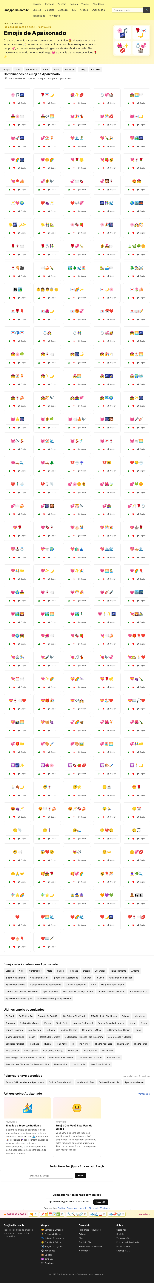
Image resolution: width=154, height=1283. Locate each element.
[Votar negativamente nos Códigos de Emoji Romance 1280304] (44, 254)
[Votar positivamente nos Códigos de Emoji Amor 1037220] (128, 622)
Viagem (85, 4)
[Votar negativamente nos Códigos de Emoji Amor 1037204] (44, 946)
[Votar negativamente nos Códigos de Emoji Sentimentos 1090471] (74, 795)
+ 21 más (95, 69)
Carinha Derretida (139, 991)
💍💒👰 (107, 333)
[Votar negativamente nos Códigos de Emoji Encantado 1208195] (14, 903)
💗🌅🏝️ (107, 570)
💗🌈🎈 (136, 570)
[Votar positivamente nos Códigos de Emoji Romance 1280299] (69, 362)
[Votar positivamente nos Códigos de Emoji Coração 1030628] (9, 622)
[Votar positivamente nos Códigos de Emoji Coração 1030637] (128, 427)
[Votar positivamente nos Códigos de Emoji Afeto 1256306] (9, 882)
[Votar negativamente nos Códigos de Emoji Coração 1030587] (14, 600)
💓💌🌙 (136, 116)
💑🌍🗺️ (136, 376)
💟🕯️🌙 (136, 765)
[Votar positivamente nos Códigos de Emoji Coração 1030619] (39, 708)
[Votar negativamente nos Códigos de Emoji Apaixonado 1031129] (104, 146)
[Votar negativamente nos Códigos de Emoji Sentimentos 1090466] (104, 860)
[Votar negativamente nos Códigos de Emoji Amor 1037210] (44, 665)
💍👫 (77, 333)
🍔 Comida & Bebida (51, 1242)
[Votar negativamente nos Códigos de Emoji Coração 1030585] (104, 665)
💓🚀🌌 (17, 138)
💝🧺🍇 (47, 722)
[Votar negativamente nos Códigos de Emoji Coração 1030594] (74, 427)
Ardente (135, 970)
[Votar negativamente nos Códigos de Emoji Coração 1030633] (133, 773)
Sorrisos (37, 4)
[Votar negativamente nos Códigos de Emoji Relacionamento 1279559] (104, 557)
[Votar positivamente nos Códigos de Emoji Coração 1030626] (69, 644)
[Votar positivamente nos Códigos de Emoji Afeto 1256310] (128, 860)
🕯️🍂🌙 (17, 787)
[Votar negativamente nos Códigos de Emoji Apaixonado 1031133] (44, 211)
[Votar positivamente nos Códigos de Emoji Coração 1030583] (9, 925)
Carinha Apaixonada (76, 984)
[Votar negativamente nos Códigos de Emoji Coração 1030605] (14, 773)
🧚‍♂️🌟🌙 (47, 895)
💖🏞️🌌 (136, 138)
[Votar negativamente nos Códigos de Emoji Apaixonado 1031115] (14, 211)
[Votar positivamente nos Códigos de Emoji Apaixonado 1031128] (128, 124)
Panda (47, 1023)
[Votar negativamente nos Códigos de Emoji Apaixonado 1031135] (104, 124)
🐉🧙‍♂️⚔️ (136, 268)
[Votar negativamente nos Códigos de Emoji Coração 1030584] (14, 535)
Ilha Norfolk (84, 1043)
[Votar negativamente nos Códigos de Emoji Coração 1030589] (74, 773)
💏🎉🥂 (107, 354)
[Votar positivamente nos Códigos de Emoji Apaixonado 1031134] (128, 146)
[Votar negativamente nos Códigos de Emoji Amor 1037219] (104, 535)
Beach (32, 1037)
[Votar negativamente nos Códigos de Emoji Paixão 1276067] (104, 579)
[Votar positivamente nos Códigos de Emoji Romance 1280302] (69, 665)
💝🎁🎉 (47, 700)
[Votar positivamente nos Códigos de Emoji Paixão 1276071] (9, 817)
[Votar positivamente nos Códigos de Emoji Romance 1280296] (39, 384)
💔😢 (106, 462)
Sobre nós (121, 1229)
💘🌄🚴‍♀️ (136, 614)
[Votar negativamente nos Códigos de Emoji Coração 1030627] (14, 427)
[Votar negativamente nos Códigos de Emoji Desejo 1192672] (133, 882)
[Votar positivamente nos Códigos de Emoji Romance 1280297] (39, 535)
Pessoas (49, 4)
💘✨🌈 (47, 679)
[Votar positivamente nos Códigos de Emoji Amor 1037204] (39, 946)
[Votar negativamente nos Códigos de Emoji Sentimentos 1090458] (133, 795)
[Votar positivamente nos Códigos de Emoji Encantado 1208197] (69, 903)
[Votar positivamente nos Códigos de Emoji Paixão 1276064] (9, 319)
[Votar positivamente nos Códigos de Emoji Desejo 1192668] (39, 276)
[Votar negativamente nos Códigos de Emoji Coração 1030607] (74, 470)
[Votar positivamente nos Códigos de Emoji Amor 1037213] (99, 384)
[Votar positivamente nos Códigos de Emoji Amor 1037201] (99, 362)
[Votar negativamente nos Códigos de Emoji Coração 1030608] (74, 557)
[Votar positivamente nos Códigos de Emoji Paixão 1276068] (99, 687)
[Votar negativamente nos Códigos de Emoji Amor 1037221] (14, 362)
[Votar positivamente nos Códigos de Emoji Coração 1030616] (9, 449)
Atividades (98, 4)
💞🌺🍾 (136, 722)
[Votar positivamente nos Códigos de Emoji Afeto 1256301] (39, 297)
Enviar (80, 1176)
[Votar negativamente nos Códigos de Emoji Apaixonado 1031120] (104, 168)
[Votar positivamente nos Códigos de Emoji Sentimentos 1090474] (128, 817)
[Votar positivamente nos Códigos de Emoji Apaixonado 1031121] (9, 168)
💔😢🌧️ (136, 462)
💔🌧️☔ (77, 462)
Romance (69, 69)
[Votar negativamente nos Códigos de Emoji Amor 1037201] (104, 362)
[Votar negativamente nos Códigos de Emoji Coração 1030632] (133, 319)
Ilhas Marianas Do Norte (90, 1057)
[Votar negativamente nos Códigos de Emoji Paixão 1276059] (104, 622)
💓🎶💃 (17, 441)
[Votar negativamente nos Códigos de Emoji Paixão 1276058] (104, 233)
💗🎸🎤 (107, 592)
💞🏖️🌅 (107, 744)
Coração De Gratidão (48, 1016)
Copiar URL (101, 1202)
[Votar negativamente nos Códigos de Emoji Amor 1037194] (44, 449)
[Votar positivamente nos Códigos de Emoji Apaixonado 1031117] (39, 146)
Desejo (83, 69)
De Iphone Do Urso (91, 1030)
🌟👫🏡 (47, 224)
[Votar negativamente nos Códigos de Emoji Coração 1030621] (14, 341)
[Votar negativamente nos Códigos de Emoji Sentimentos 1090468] (14, 860)
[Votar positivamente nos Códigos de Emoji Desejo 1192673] (128, 211)
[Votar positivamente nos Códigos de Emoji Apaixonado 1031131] (9, 189)
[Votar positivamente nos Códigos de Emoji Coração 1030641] (69, 514)
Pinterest (93, 1208)
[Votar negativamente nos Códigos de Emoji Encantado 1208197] (74, 903)
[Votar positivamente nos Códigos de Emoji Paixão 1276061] (69, 925)
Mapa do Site (123, 1246)
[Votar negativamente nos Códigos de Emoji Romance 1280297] (44, 535)
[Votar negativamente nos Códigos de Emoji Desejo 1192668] (44, 276)
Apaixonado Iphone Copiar (19, 998)
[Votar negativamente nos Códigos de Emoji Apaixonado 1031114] (74, 124)
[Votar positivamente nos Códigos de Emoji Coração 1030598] (69, 492)
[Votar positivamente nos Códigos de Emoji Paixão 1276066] (39, 406)
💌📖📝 (136, 311)
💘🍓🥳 (107, 159)
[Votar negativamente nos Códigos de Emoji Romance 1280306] (133, 341)
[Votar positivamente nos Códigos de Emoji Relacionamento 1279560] (69, 254)
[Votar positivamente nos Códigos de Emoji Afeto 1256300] (69, 297)
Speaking (10, 1023)
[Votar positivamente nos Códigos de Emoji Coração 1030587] (9, 600)
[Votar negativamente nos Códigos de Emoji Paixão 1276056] (74, 817)
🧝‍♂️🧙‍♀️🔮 (77, 895)
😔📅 (136, 808)
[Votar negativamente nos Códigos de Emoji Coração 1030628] (14, 622)
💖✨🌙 (47, 570)
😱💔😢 (47, 852)
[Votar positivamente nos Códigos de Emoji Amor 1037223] (39, 925)
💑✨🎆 (136, 397)
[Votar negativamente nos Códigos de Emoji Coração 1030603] (104, 600)
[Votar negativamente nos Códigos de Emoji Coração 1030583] (14, 925)
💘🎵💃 (77, 657)
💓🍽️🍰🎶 (77, 419)
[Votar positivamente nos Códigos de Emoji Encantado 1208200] (128, 276)
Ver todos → (144, 1094)
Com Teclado (34, 1030)
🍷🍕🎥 (17, 268)
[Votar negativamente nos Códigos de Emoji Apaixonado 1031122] (14, 146)
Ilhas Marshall (113, 1057)
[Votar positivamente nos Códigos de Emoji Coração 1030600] (69, 535)
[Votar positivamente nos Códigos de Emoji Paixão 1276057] (128, 384)
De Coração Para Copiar (118, 1030)
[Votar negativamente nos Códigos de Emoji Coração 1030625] (14, 946)
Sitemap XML (123, 1250)
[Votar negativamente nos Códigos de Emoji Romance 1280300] (44, 644)
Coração (6, 69)
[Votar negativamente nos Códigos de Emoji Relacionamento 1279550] (44, 233)
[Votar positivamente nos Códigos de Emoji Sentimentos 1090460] (128, 838)
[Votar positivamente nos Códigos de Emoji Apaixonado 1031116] (69, 103)
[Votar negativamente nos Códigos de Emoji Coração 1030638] (133, 600)
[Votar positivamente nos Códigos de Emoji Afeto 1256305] (128, 752)
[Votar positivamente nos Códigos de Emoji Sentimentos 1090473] (39, 795)
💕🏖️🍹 (47, 138)
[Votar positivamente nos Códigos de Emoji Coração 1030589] (69, 773)
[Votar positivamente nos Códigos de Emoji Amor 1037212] (128, 535)
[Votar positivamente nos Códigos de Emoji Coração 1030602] (9, 470)
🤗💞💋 (136, 852)
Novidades (54, 15)
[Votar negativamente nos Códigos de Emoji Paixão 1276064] (14, 319)
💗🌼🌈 (47, 159)
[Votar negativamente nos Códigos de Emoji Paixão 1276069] (104, 492)
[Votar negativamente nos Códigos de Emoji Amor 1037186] (74, 384)
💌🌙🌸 (107, 289)
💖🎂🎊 (77, 527)
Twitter (61, 1208)
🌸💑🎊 (136, 224)
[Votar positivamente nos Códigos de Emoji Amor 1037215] (128, 297)
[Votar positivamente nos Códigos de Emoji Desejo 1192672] (128, 882)
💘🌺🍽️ (47, 635)
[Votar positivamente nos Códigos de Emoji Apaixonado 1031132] (39, 189)
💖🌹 (17, 527)
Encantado (100, 970)
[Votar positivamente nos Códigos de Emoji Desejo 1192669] (9, 795)
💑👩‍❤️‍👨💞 (77, 397)
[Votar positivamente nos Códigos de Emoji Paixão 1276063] (39, 427)
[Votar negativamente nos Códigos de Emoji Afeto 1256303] (104, 276)
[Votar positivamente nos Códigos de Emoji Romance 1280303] (99, 925)
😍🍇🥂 (17, 808)
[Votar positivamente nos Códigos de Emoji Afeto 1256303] (99, 276)
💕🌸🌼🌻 (77, 484)
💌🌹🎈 (17, 311)
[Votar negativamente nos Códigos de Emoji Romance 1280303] (104, 925)
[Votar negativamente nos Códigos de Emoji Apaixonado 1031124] (74, 211)
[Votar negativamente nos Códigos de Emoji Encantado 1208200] (133, 276)
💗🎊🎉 (77, 592)
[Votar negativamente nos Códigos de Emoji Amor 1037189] (14, 254)
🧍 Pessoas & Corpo (51, 1234)
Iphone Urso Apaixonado (66, 977)
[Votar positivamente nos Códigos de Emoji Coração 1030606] (39, 514)
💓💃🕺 (77, 441)
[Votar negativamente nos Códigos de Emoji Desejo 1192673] (133, 211)
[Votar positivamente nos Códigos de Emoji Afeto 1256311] (9, 579)
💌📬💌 (17, 333)
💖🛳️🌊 (107, 549)
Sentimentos (32, 69)
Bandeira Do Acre (68, 1030)
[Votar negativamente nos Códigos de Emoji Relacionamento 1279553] (44, 470)
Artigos (84, 10)
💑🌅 (77, 376)
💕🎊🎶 (77, 506)
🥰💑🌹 (47, 873)
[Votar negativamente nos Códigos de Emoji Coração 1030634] (14, 492)
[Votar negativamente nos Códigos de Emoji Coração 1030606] (44, 514)
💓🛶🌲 (47, 462)
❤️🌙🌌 (107, 917)
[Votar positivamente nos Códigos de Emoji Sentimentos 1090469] (69, 860)
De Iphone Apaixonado (112, 984)
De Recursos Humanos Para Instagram (84, 1037)
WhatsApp (105, 1208)
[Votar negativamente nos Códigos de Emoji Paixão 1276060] (133, 687)
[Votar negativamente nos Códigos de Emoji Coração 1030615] (44, 687)
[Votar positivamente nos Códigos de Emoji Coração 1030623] (99, 470)
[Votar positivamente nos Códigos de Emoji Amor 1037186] (69, 384)
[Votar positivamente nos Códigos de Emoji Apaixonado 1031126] (69, 168)
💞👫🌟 (136, 744)
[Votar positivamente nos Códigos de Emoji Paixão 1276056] (69, 817)
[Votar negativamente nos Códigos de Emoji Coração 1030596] (133, 708)
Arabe (132, 1023)
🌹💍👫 (47, 246)
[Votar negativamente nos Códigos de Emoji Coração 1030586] (104, 449)
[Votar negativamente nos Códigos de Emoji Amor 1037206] (133, 449)
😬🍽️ (17, 852)
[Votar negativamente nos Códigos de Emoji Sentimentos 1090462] (74, 882)
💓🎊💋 (107, 116)
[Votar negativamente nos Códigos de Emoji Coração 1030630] (74, 708)
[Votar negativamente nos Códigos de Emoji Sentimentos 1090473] (44, 795)
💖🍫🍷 (47, 527)
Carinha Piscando (14, 1030)
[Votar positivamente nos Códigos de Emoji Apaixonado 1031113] (39, 103)
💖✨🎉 (77, 570)
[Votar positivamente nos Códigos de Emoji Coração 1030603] (99, 600)
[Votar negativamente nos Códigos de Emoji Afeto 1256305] (133, 752)
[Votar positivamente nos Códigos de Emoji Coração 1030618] (99, 752)
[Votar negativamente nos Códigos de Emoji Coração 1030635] (133, 557)
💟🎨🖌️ (107, 765)
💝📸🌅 (17, 722)
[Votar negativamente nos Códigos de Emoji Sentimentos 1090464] (104, 817)
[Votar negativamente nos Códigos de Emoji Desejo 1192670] (74, 406)
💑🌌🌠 (107, 376)
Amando (87, 977)
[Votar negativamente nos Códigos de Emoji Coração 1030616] (14, 449)
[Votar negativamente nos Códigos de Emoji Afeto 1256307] (14, 297)
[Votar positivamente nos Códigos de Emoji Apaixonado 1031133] (39, 211)
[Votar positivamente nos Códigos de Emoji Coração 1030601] (128, 665)
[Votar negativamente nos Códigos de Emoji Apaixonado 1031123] (74, 146)
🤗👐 (106, 852)
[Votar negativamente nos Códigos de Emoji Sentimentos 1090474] (133, 817)
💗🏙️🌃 (136, 592)
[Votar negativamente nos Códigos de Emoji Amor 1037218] (74, 622)
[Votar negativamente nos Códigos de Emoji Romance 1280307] (133, 730)
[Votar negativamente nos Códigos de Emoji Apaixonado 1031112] (74, 189)
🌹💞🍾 (77, 246)
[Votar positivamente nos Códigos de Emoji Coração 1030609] (9, 665)
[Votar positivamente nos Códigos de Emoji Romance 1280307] (128, 730)
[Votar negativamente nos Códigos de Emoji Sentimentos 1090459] (104, 795)
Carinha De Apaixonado (60, 1082)
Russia (47, 1043)
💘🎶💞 (107, 657)
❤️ (17, 917)
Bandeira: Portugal (15, 1043)
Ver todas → (144, 1214)
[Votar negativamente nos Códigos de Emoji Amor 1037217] (104, 730)
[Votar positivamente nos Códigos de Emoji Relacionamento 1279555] (9, 384)
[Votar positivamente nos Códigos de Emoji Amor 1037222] (69, 687)
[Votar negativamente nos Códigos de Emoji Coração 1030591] (133, 470)
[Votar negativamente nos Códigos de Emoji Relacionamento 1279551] (14, 687)
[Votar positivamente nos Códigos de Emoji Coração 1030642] (99, 319)
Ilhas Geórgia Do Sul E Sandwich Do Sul (25, 1057)
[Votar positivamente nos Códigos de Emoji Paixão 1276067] (99, 579)
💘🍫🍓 (77, 635)
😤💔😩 (107, 830)
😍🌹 (136, 787)
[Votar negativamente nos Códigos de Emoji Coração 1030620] (104, 514)
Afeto (45, 69)
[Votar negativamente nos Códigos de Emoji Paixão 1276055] (44, 319)
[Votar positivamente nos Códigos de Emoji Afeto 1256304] (128, 903)
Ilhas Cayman (31, 1050)
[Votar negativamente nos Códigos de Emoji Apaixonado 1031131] (14, 189)
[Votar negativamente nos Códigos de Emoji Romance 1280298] (104, 211)
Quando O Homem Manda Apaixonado (25, 1082)
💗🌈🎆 (17, 159)
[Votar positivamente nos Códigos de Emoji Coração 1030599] (39, 492)
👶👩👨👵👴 (47, 289)
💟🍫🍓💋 (77, 765)
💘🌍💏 (17, 635)
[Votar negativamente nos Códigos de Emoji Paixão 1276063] (44, 427)
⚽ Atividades (48, 1250)
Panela (138, 1030)
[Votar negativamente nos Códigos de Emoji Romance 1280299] (74, 362)
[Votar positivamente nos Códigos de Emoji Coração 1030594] (69, 427)
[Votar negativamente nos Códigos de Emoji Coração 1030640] (44, 730)
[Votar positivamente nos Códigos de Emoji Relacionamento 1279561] (128, 362)
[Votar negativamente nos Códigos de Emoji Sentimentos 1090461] (44, 860)
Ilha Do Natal (140, 1043)
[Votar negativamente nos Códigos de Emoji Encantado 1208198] (14, 233)
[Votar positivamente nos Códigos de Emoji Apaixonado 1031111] (39, 124)
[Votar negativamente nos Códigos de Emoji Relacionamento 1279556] (14, 752)
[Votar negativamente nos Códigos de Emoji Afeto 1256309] (104, 903)
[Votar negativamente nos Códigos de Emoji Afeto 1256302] (44, 362)
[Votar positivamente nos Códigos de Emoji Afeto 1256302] (39, 362)
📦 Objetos (46, 1255)
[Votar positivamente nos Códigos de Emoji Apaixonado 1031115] (9, 211)
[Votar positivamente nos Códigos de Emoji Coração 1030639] (69, 730)
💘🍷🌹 (136, 159)
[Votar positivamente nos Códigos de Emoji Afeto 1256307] (9, 297)
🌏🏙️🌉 (136, 203)
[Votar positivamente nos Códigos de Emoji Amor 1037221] (9, 362)
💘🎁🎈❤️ (137, 635)
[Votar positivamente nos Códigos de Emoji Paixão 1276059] (99, 622)
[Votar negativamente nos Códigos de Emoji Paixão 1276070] (104, 297)
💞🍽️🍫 (77, 181)
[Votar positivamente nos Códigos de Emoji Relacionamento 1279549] (9, 514)
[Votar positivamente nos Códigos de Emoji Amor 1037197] (69, 233)
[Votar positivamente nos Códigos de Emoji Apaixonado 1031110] (128, 168)
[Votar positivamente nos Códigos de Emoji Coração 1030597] (99, 773)
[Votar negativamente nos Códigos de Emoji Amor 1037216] (104, 427)
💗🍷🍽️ (47, 592)
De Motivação (25, 1016)
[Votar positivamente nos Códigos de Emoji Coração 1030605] (9, 773)
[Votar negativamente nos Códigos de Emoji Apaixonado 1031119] (14, 103)
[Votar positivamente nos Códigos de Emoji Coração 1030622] (39, 773)
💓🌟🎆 (17, 419)
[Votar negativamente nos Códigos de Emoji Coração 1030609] (14, 665)
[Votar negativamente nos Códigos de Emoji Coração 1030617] (44, 600)
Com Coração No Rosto (119, 1037)
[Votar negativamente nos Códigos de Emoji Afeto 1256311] (14, 579)
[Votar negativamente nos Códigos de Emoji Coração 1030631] (133, 492)
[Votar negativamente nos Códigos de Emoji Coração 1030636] (104, 644)
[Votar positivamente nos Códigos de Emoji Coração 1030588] (99, 708)
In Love (100, 977)
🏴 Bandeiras (47, 1263)
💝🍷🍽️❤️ (17, 700)
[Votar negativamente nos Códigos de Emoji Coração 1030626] (74, 644)
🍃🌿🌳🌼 (137, 246)
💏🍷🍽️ (47, 354)
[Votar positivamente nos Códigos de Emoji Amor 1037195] (39, 341)
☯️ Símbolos (47, 1259)
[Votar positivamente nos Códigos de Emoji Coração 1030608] (69, 557)
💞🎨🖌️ (47, 744)
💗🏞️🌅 (47, 614)
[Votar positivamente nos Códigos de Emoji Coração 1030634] (9, 492)
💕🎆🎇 (47, 506)
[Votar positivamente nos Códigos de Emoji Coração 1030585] (99, 665)
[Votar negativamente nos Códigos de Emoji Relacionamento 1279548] (74, 341)
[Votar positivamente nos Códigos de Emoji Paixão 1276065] (39, 817)
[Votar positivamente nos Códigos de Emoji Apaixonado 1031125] (128, 103)
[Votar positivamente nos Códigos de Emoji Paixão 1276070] (99, 297)
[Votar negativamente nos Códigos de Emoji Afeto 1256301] (44, 297)
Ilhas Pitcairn (60, 1064)
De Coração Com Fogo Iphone (78, 991)
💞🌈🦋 (77, 722)
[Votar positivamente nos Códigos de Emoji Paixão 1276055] (39, 319)
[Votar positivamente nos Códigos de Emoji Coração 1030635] (128, 557)
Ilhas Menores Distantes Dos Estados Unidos (27, 1064)
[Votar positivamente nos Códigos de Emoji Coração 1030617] (39, 600)
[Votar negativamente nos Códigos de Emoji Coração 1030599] (44, 492)
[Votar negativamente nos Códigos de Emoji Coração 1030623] (104, 470)
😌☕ (106, 787)
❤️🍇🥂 (47, 203)
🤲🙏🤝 (17, 873)
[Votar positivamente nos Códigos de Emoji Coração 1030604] (9, 708)
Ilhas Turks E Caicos (100, 1064)
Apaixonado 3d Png (15, 984)
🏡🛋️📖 (107, 268)
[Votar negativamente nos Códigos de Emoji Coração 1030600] (74, 535)
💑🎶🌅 (47, 116)
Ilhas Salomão (78, 1064)
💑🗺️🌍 (107, 397)
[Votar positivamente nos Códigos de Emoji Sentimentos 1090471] (69, 795)
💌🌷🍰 (136, 289)
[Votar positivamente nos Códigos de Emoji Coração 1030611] (69, 600)
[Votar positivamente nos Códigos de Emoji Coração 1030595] (39, 622)
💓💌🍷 (107, 441)
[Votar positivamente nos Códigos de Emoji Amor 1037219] (99, 535)
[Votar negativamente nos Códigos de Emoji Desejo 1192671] (104, 341)
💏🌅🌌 (136, 333)
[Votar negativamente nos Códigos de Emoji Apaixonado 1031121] (14, 168)
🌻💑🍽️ (107, 246)
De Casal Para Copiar (109, 1082)
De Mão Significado (29, 1023)
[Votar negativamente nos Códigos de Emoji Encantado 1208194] (74, 276)
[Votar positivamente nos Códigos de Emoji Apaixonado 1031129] (99, 146)
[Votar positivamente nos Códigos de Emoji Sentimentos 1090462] (69, 882)
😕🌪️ (17, 830)
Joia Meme (139, 1016)
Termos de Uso (123, 1238)
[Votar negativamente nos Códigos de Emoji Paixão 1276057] (133, 384)
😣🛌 (77, 830)
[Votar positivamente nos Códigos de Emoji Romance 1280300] (39, 644)
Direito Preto (62, 1023)
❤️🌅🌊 (47, 917)
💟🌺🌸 (47, 765)
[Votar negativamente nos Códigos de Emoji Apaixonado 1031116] (74, 103)
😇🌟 (77, 787)
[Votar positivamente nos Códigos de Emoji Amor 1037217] (99, 730)
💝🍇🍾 (136, 679)
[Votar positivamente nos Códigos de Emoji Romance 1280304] (39, 254)
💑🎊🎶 (47, 397)
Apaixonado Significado (120, 977)
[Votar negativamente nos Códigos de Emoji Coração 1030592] (74, 579)
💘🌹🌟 (77, 159)
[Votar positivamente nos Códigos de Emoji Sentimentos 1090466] (99, 860)
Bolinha (125, 1016)
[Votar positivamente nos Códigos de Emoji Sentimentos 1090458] (128, 795)
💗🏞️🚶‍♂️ (77, 614)
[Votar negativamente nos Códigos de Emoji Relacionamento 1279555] (14, 384)
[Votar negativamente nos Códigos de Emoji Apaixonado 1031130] (44, 168)
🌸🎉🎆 (107, 224)
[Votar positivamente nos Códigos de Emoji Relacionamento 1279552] (128, 233)
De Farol (10, 1016)
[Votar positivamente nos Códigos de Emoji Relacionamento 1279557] (99, 254)
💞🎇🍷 (107, 181)
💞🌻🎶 (47, 181)
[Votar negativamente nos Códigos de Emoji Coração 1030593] (133, 644)
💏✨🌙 (47, 376)
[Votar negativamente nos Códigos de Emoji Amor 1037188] (74, 319)
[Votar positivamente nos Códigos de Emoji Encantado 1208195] (9, 903)
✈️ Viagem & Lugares (52, 1246)
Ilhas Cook (73, 1050)
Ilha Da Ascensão (103, 1043)
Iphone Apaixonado (15, 977)
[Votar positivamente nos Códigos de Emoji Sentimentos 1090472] (39, 838)
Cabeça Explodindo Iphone (111, 1023)
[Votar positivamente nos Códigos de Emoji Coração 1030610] (69, 449)
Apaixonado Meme (39, 977)
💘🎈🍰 (17, 181)
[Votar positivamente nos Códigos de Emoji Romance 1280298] (99, 211)
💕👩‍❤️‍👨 (106, 506)
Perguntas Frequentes (90, 1229)
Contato (120, 1234)
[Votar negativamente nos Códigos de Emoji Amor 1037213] (104, 384)
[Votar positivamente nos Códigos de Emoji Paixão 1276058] (99, 233)
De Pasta (50, 1030)
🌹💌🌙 (47, 95)
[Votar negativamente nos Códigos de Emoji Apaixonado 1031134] (133, 146)
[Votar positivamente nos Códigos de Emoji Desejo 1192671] (99, 341)
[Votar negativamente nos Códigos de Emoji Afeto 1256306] (14, 882)
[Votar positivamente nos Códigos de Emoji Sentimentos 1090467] (69, 838)
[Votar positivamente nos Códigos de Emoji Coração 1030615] (39, 687)
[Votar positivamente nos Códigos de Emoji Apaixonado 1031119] (9, 103)
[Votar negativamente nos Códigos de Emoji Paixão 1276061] (74, 925)
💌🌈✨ (77, 289)
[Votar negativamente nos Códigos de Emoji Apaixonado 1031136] (14, 124)
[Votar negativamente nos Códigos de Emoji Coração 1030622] (44, 773)
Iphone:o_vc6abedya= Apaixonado (54, 998)
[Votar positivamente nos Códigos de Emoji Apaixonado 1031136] (9, 124)
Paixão (57, 69)
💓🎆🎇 (107, 419)
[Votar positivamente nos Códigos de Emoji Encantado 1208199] (39, 903)
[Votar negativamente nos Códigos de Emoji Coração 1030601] (133, 665)
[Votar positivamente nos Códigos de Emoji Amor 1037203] (128, 579)
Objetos (37, 10)
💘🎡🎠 (17, 657)
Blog (81, 1238)
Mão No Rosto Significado (104, 1016)
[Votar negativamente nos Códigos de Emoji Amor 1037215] (133, 297)
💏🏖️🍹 (17, 376)
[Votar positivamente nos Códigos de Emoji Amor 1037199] (39, 579)
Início (6, 23)
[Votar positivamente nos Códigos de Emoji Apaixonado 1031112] (69, 189)
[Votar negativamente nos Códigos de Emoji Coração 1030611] (74, 600)
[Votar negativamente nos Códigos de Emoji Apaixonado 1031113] (44, 103)
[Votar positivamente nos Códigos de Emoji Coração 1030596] (128, 708)
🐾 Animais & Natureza (52, 1238)
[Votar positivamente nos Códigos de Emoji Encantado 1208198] (9, 233)
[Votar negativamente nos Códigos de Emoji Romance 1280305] (133, 406)
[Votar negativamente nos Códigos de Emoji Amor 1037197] (74, 233)
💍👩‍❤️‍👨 (47, 333)
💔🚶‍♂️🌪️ (47, 484)
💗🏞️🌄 (17, 614)
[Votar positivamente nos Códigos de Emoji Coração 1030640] (39, 730)
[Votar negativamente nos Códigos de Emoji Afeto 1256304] (133, 903)
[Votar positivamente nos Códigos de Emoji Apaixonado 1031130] (39, 168)
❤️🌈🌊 (77, 917)
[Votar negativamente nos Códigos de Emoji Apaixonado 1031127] (104, 189)
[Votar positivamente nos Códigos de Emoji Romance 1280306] (128, 341)
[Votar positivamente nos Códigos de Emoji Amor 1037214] (128, 925)
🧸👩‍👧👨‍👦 (136, 895)
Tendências (39, 15)
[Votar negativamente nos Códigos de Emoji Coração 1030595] (44, 622)
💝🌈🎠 (77, 679)
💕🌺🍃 (107, 484)
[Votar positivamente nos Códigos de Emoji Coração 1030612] (9, 730)
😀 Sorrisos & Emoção (52, 1229)
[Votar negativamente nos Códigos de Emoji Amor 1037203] (133, 579)
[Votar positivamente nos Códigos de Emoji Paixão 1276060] (128, 687)
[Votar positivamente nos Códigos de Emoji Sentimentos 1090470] (99, 838)
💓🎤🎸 (136, 419)
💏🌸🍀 (17, 354)
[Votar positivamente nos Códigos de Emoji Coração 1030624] (39, 557)
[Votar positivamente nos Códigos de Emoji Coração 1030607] (69, 470)
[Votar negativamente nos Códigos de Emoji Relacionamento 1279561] (133, 362)
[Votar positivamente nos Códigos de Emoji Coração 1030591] (128, 470)
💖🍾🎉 (107, 138)
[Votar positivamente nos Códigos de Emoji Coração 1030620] (99, 514)
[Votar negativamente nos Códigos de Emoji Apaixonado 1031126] (74, 168)
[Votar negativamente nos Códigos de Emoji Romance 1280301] (14, 406)
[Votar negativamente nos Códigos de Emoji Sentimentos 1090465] (104, 882)
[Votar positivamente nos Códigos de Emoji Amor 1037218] (69, 622)
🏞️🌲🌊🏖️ (77, 268)
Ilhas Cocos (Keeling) (53, 1050)
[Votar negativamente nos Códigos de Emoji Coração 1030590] (133, 514)
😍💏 (136, 181)
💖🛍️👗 (77, 549)
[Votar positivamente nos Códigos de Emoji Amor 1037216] (99, 427)
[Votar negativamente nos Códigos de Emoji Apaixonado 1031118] (104, 103)
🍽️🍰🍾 (47, 268)
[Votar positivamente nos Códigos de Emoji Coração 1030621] (9, 341)
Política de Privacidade (127, 1242)
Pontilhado (34, 1043)
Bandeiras (63, 10)
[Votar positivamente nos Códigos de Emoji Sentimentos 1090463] (9, 838)
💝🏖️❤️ (107, 700)
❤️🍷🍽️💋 (137, 917)
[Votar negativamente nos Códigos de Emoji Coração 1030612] (14, 730)
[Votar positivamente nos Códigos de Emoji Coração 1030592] (69, 579)
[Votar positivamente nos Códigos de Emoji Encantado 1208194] (69, 276)
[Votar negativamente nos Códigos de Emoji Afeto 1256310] (133, 860)
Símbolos (49, 10)
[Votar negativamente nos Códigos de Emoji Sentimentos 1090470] (104, 838)
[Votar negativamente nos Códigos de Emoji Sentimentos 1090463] (14, 838)
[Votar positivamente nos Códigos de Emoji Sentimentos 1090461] (39, 860)
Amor (18, 69)
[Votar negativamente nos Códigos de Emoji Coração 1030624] (44, 557)
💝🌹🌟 (107, 679)
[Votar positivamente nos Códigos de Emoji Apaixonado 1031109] (128, 189)
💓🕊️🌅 (136, 441)
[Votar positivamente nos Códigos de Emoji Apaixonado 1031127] (99, 189)
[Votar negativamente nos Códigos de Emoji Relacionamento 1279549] (14, 514)
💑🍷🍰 (17, 397)
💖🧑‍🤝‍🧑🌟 (17, 570)
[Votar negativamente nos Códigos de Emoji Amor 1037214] (133, 925)
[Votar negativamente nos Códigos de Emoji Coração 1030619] (44, 708)
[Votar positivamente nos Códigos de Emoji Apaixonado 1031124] (69, 211)
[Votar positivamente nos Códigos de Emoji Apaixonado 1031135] (99, 124)
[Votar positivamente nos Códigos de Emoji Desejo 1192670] (69, 406)
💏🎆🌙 (77, 354)
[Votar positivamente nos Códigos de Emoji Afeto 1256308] (39, 882)
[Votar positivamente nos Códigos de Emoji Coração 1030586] (99, 449)
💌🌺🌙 (47, 311)
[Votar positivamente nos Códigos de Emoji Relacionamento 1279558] (99, 406)
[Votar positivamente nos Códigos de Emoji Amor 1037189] (9, 254)
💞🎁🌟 (17, 744)
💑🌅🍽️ (136, 95)
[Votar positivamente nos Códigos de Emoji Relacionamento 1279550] (39, 233)
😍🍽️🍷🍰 (47, 808)
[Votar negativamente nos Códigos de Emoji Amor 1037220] (133, 622)
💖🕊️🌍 (47, 549)
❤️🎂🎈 (17, 938)
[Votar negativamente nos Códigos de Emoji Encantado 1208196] (133, 254)
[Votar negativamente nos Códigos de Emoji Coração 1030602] (14, 470)
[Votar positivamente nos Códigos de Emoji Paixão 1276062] (9, 557)
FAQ (74, 10)
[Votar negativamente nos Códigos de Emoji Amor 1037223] (44, 925)
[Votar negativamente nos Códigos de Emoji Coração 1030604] (14, 708)
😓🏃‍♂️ (106, 808)
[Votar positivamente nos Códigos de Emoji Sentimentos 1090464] (99, 817)
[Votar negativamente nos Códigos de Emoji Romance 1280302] (74, 665)
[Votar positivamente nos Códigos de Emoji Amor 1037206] (128, 449)
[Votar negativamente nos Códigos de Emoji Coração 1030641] (74, 514)
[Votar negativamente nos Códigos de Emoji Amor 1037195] (44, 341)
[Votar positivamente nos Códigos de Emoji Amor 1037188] (69, 319)
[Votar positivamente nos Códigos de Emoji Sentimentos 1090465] (99, 882)
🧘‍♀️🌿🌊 (136, 873)
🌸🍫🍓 (77, 224)
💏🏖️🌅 (136, 354)
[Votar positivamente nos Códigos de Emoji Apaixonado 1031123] (69, 146)
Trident (144, 1023)
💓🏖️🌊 (47, 441)
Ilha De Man (123, 1043)
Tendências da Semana (90, 1246)
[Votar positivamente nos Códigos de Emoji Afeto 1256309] (99, 903)
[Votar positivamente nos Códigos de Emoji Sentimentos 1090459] (99, 795)
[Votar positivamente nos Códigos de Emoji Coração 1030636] (99, 644)
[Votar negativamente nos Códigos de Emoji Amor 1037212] (133, 535)
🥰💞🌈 (77, 873)
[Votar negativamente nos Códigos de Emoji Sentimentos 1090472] (44, 838)
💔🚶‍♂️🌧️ (17, 484)
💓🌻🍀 (47, 419)
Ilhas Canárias (12, 1050)
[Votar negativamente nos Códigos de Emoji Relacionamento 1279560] (74, 254)
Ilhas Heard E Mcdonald (61, 1057)
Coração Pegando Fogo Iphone (45, 984)
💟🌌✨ (17, 765)
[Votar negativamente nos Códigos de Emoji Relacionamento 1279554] (14, 276)
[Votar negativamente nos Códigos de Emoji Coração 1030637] (133, 427)
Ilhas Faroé (107, 1050)
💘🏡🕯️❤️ (137, 657)
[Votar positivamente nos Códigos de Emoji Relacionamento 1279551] (9, 687)
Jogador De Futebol (83, 1023)
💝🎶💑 (77, 700)
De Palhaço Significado (74, 1016)
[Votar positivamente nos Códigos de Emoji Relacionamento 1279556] (9, 752)
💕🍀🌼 (136, 484)
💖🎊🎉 (107, 527)
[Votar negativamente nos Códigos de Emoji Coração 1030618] (104, 752)
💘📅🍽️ (17, 679)
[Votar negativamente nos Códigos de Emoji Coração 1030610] (74, 449)
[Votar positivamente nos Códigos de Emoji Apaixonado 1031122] (9, 146)
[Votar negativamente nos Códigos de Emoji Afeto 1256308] (44, 882)
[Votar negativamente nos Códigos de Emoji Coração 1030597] (104, 773)
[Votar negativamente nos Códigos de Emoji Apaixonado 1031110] (133, 168)
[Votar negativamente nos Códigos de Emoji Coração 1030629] (44, 752)
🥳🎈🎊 (107, 873)
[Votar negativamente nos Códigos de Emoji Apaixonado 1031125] (133, 103)
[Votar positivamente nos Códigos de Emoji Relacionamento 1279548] (69, 341)
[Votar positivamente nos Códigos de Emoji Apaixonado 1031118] (99, 103)
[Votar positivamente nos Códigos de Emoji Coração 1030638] (128, 600)
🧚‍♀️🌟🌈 (17, 895)
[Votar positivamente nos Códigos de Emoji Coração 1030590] (128, 514)
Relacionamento (118, 970)
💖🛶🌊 (136, 549)
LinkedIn (83, 1208)
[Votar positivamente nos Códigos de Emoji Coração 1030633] (128, 773)
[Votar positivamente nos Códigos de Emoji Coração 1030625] (9, 946)
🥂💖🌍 (17, 203)
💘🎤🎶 (47, 657)
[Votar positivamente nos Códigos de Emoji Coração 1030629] (39, 752)
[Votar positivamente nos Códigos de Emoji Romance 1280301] (9, 406)
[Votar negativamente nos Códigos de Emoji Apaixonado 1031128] (133, 124)
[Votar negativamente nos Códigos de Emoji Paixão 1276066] (44, 406)
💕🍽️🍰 (17, 506)
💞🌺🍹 (107, 722)
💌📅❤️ (107, 311)
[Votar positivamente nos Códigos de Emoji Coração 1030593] (128, 644)
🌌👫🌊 (107, 203)
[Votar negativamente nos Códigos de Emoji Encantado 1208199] (44, 903)
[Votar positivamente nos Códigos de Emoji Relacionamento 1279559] (99, 557)
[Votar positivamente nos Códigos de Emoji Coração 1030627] (9, 427)
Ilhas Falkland (90, 1050)
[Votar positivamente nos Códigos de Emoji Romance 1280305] (128, 406)
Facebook (72, 1208)
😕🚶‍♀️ (47, 830)
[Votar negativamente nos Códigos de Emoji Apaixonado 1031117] (44, 146)
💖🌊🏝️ (77, 138)
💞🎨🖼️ (77, 744)
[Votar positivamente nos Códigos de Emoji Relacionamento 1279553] (39, 470)
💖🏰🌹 (136, 527)
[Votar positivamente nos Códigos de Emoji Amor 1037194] (39, 449)
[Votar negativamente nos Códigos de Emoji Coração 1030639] (74, 730)
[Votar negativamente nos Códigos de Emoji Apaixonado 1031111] (44, 124)
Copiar (23, 103)
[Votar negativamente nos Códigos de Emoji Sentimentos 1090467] (74, 838)
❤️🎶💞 (77, 203)
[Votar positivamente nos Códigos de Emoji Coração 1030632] (128, 319)
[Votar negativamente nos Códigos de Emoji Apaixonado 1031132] (44, 189)
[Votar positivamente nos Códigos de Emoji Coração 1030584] (9, 535)
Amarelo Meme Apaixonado (111, 991)
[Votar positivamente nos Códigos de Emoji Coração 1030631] (128, 492)
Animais (62, 4)
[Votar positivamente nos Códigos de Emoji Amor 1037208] (69, 752)
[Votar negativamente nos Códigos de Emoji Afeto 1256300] (74, 297)
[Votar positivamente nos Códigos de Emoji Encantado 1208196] (128, 254)
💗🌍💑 (17, 592)
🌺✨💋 (77, 95)
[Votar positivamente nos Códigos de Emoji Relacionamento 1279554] (9, 276)
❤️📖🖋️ (47, 938)
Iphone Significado (15, 1037)
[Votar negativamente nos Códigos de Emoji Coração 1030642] (104, 319)
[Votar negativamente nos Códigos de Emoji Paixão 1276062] (14, 557)
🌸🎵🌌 (17, 95)
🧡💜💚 (107, 895)
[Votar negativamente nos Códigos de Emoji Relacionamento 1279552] (133, 233)
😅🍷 (47, 787)
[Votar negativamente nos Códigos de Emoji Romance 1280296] (44, 384)
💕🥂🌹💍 (137, 506)
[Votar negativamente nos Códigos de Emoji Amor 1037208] (74, 752)
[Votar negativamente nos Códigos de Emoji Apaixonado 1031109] (133, 189)
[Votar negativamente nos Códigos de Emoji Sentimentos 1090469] (74, 860)
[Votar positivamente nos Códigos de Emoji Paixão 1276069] (99, 492)
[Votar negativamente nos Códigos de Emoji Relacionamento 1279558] (104, 406)
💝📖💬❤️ (137, 700)
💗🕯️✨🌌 (107, 614)
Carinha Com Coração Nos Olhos (22, 991)
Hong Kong (61, 1043)
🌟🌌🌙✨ (17, 224)
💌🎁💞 (77, 311)
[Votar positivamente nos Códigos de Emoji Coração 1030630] (69, 708)
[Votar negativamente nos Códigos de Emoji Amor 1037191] (14, 644)
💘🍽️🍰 (107, 635)
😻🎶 (77, 852)
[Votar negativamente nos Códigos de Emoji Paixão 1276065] (44, 817)
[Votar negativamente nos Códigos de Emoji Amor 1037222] (74, 687)
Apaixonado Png (85, 1082)
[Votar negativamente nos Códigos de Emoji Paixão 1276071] (14, 817)
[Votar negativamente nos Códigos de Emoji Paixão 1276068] (104, 687)
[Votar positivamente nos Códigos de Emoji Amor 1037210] (39, 665)
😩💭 (136, 830)
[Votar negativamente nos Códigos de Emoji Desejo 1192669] (14, 795)
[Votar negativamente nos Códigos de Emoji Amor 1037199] (44, 579)
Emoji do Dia (98, 10)
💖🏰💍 (17, 549)
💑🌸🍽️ (17, 116)
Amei (93, 984)
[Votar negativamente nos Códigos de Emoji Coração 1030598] (74, 492)
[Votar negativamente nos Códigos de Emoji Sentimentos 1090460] (133, 838)
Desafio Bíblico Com (50, 1037)
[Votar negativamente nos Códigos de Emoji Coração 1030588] (104, 708)
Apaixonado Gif (50, 991)
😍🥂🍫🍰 (77, 808)
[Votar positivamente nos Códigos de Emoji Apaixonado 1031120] (99, 168)
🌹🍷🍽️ (17, 246)
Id (73, 1043)
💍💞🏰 (107, 95)
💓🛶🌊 (17, 462)
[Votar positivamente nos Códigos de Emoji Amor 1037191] (9, 644)
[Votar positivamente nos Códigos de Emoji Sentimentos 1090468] (9, 860)
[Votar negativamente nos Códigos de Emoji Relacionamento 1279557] (104, 254)
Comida (74, 4)
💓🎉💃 (77, 116)
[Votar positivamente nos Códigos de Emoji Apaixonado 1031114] (69, 124)
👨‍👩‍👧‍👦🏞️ (17, 289)
